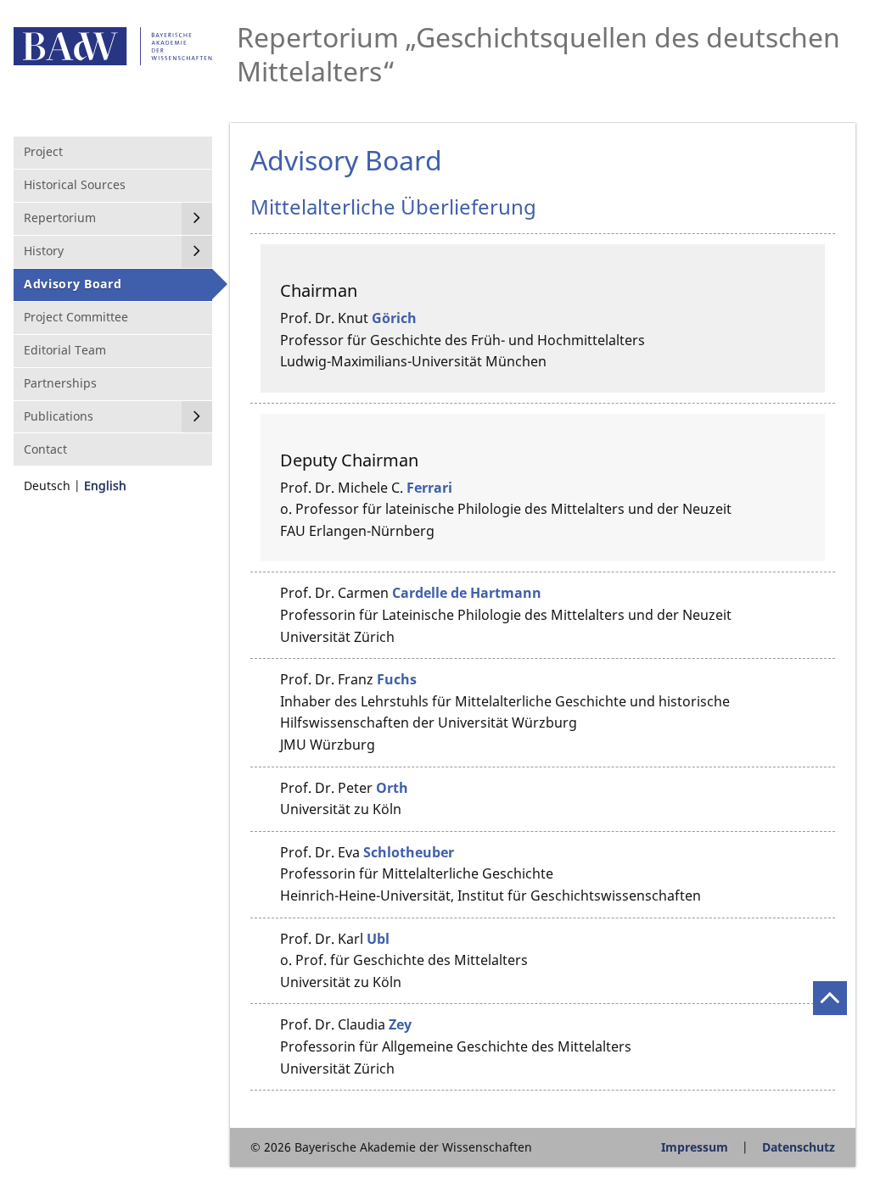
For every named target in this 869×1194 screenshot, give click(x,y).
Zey (400, 1024)
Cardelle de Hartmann (466, 592)
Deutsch (47, 485)
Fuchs (397, 679)
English (105, 485)
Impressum (694, 1147)
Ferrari (429, 487)
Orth (392, 787)
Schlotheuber (408, 852)
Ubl (378, 938)
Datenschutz (798, 1147)
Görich (394, 318)
